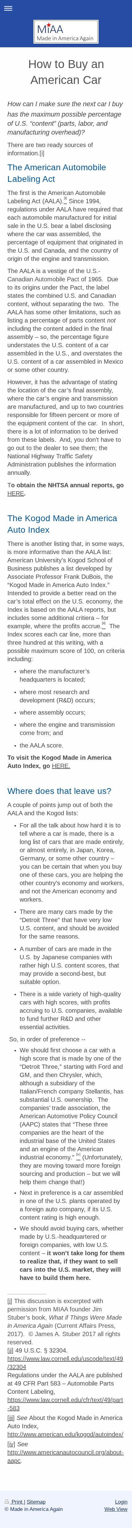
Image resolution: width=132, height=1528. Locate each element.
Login (121, 1502)
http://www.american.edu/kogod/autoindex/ (65, 1434)
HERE (15, 493)
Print (17, 1502)
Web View (115, 1509)
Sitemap (36, 1502)
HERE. (61, 765)
